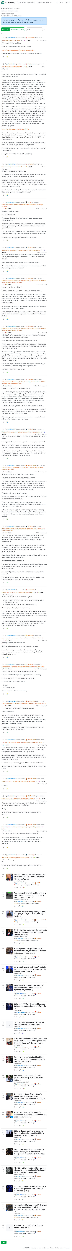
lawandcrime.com (19, 1213)
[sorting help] (44, 29)
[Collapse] (3, 37)
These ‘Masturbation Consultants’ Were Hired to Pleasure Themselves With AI (24, 703)
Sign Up (67, 2)
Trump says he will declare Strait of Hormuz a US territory (18, 781)
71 (16, 1144)
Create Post (31, 2)
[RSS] (1, 33)
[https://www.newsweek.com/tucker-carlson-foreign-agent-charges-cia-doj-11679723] (9, 914)
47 (16, 1107)
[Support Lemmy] (51, 2)
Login (61, 2)
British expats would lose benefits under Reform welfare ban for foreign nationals (22, 205)
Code (57, 1248)
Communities (21, 2)
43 (16, 924)
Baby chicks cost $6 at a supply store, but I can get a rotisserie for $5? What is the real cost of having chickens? (24, 281)
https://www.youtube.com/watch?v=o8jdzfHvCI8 (18, 50)
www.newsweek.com (20, 918)
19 (16, 980)
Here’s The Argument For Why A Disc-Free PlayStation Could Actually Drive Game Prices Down (23, 529)
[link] (24, 40)
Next (3, 1242)
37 (16, 961)
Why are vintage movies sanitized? (12, 66)
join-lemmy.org (65, 1248)
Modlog (33, 1248)
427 (17, 1088)
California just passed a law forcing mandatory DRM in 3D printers (21, 250)
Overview (5, 29)
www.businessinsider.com (21, 1082)
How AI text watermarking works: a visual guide (15, 857)
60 (16, 998)
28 (16, 1125)
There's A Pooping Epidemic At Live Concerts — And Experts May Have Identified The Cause (22, 468)
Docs (52, 1248)
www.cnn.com (18, 1045)
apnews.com (17, 955)
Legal (39, 1248)
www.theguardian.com (20, 936)
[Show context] (21, 40)
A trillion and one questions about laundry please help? (17, 592)
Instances (45, 1248)
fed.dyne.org (9, 2)
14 (16, 943)
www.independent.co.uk (21, 899)
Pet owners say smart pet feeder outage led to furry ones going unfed (22, 742)
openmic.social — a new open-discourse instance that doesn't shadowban (23, 638)
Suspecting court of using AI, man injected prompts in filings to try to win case (22, 827)
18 (16, 1017)
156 (17, 887)
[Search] (57, 2)
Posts (22, 29)
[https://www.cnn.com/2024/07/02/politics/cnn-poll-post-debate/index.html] (9, 1041)
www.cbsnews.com (19, 1174)
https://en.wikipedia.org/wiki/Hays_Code (15, 129)
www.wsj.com (18, 1230)
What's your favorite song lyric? (11, 40)
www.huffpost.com (19, 881)
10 (16, 1051)
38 (16, 1070)
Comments (14, 29)
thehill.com (17, 1026)
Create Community (43, 2)
